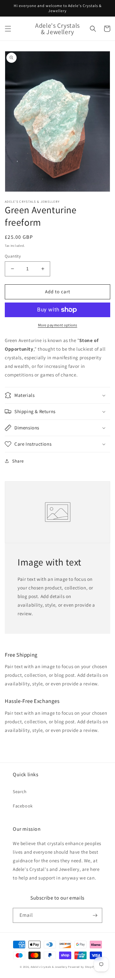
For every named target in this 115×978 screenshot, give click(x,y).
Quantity (13, 256)
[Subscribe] (95, 915)
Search (20, 791)
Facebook (23, 806)
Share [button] (18, 461)
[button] (8, 29)
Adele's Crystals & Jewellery (49, 966)
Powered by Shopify (81, 966)
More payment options (57, 325)
